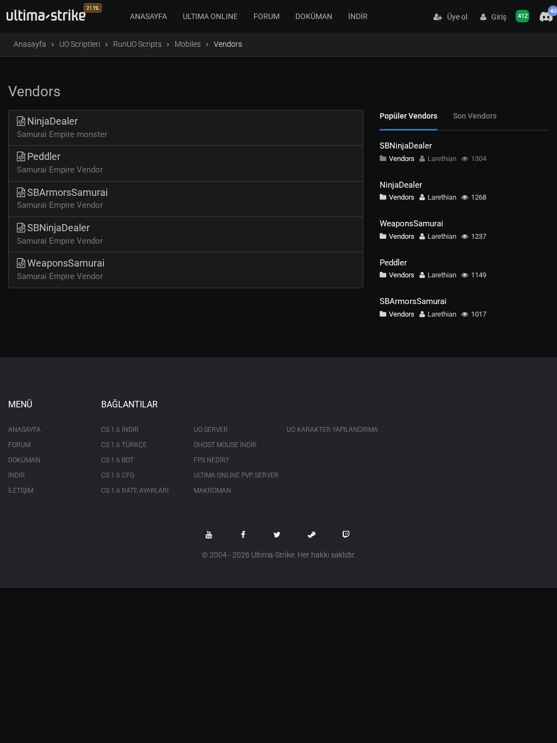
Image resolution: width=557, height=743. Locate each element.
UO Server (211, 430)
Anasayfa (30, 44)
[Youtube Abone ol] (208, 534)
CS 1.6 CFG (117, 475)
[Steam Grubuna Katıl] (311, 534)
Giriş (496, 17)
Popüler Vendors (408, 116)
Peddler (393, 263)
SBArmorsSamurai (413, 301)
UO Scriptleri (79, 44)
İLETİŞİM (20, 490)
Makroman (212, 490)
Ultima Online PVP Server (232, 475)
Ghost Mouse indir (225, 445)
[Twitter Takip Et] (277, 534)
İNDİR (358, 16)
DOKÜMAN (313, 16)
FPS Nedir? (211, 460)
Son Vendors (475, 116)
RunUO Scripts (137, 44)
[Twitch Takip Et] (346, 534)
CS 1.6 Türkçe (124, 445)
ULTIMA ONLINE (210, 16)
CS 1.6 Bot (117, 460)
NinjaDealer (401, 185)
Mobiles (188, 44)
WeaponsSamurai (411, 223)
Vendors (401, 158)
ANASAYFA (148, 16)
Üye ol (454, 17)
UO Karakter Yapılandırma (325, 430)
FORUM (266, 16)
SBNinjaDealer (406, 146)
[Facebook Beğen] (243, 534)
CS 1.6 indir (120, 430)
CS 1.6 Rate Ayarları (135, 490)
